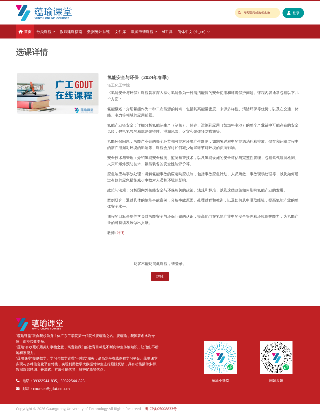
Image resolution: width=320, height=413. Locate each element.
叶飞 (120, 232)
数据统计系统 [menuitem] (98, 31)
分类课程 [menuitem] (44, 31)
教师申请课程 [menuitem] (142, 31)
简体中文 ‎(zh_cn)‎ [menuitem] (191, 31)
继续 (160, 276)
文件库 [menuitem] (120, 31)
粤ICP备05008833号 (161, 408)
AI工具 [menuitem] (167, 31)
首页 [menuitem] (28, 31)
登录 (296, 12)
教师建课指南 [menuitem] (71, 31)
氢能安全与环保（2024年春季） (139, 77)
